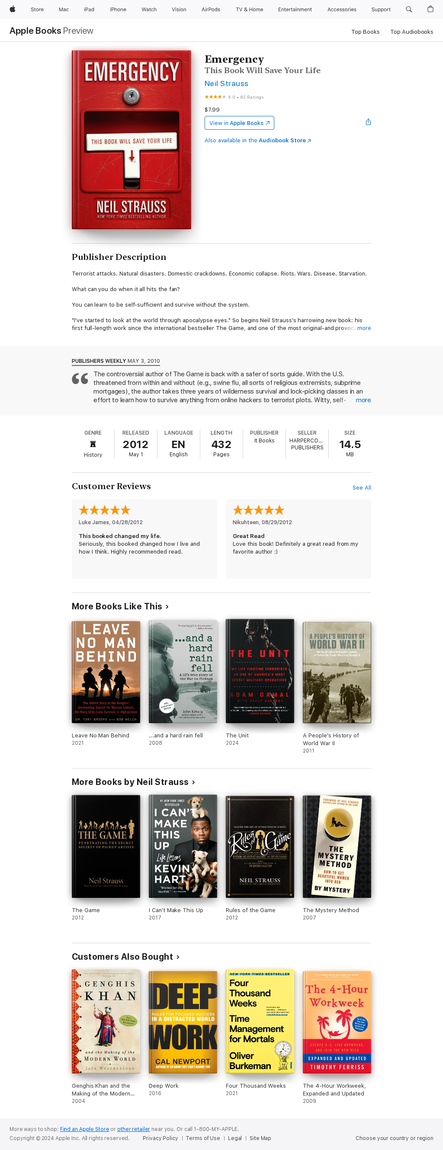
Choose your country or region (394, 1138)
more (364, 328)
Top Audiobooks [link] (411, 32)
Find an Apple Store (84, 1129)
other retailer (133, 1129)
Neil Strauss (227, 83)
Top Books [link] (365, 32)
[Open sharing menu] (368, 123)
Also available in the (255, 140)
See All (362, 487)
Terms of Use (203, 1138)
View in (236, 123)
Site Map (260, 1138)
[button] (409, 9)
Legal (235, 1138)
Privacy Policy (160, 1138)
